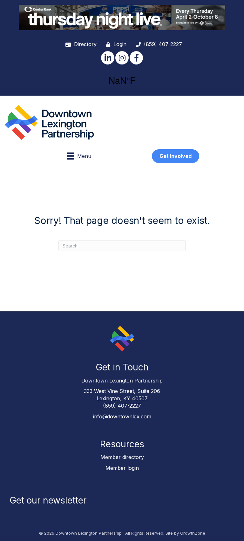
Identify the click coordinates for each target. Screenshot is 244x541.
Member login (122, 468)
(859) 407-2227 (122, 405)
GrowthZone (192, 533)
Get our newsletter (48, 500)
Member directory (122, 457)
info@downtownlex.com (122, 416)
